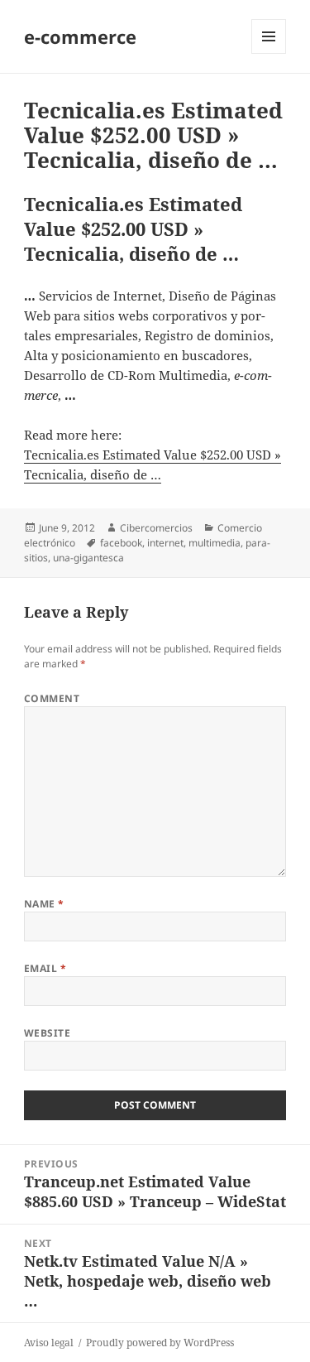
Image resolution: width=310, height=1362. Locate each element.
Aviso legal (49, 1343)
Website (47, 1033)
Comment (51, 698)
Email (45, 968)
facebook (121, 543)
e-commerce (80, 36)
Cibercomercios (156, 528)
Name (44, 904)
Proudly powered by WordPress (160, 1343)
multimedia (214, 543)
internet (165, 543)
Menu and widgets (269, 53)
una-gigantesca (88, 558)
